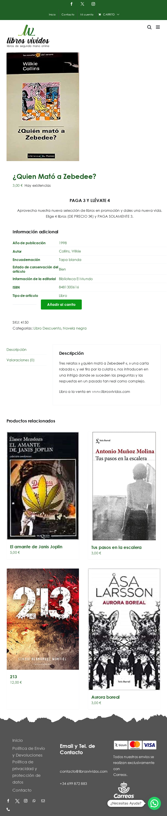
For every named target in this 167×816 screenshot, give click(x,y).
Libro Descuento (47, 328)
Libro (63, 295)
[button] (154, 803)
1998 (63, 243)
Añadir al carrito (61, 304)
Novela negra (75, 328)
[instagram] (26, 801)
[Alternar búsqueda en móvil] (149, 27)
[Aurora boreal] (124, 629)
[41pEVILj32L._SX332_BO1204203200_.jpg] (83, 106)
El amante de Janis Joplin (36, 546)
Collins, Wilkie (70, 251)
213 (13, 676)
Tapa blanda (70, 259)
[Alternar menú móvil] (158, 27)
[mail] (43, 801)
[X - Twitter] (17, 801)
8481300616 (69, 287)
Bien (62, 269)
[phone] (9, 810)
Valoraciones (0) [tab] (21, 360)
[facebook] (9, 801)
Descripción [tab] (17, 349)
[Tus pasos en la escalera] (124, 486)
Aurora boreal (105, 697)
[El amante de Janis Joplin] (43, 486)
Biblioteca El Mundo (76, 278)
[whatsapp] (35, 801)
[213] (43, 619)
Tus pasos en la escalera (116, 547)
